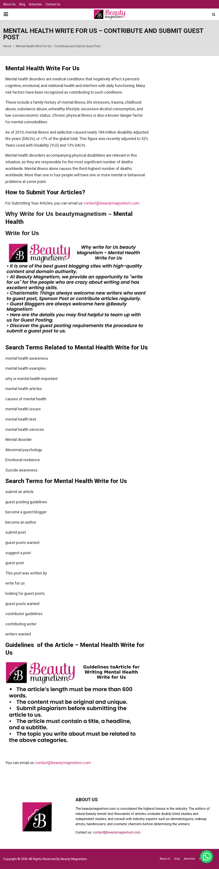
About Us (9, 4)
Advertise (35, 4)
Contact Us (53, 4)
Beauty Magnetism (74, 859)
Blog (22, 4)
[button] (206, 856)
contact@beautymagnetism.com (111, 203)
